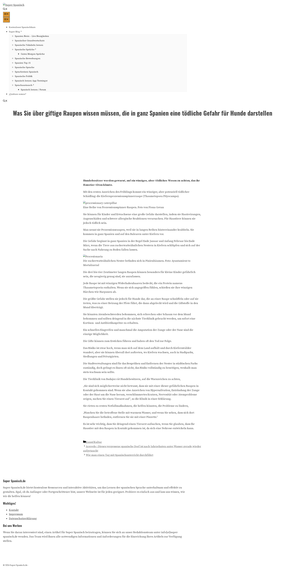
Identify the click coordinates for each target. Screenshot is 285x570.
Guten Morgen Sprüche (33, 54)
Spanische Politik (23, 76)
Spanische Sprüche (24, 49)
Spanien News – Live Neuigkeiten (32, 36)
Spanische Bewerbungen (27, 58)
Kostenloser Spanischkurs (22, 27)
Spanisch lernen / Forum (33, 89)
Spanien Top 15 (23, 63)
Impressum (16, 514)
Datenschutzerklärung (23, 518)
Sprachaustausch (23, 85)
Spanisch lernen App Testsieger (31, 80)
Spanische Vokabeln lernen (29, 45)
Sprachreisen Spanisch (26, 71)
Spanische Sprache (24, 67)
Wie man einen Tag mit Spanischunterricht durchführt (119, 455)
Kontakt (14, 510)
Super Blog (14, 31)
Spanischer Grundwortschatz (30, 40)
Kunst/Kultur (94, 442)
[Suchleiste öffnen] (5, 9)
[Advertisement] (142, 148)
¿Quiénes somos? (17, 94)
